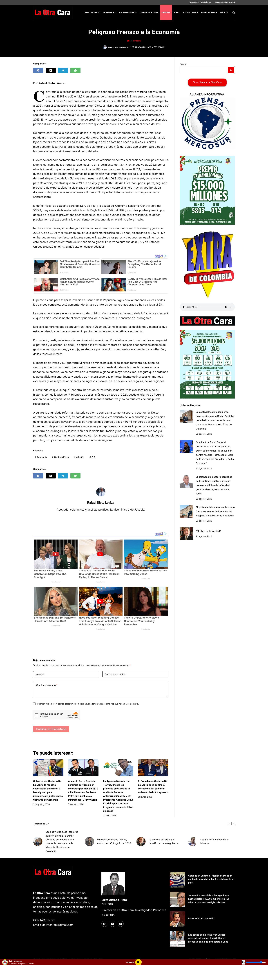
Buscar (183, 64)
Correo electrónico (115, 674)
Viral (176, 12)
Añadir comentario (46, 685)
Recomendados (128, 12)
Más (222, 12)
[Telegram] (63, 70)
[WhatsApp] (75, 70)
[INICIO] (128, 41)
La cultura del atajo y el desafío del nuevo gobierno (164, 841)
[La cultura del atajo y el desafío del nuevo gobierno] (141, 841)
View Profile (107, 904)
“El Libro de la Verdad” (208, 530)
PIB (92, 457)
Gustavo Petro (60, 457)
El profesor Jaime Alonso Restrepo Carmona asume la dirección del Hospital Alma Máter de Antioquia (215, 511)
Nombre (40, 674)
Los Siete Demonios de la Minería (214, 841)
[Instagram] (121, 924)
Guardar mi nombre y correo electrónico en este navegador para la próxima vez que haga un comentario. (88, 704)
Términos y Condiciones (200, 2)
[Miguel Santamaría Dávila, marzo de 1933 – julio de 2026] (89, 841)
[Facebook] (38, 70)
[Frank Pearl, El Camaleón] (177, 919)
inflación (79, 457)
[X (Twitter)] (51, 70)
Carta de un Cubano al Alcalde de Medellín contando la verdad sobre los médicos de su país (211, 879)
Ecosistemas (190, 12)
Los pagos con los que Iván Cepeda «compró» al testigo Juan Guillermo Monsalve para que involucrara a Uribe (208, 938)
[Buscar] (233, 12)
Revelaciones (209, 12)
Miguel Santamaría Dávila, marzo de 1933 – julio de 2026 (114, 841)
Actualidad (109, 12)
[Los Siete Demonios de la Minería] (192, 841)
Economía (41, 457)
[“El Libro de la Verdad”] (186, 533)
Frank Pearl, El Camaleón (201, 918)
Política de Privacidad (225, 2)
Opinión (166, 12)
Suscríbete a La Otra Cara (207, 82)
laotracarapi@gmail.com (58, 924)
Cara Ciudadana (149, 12)
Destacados (92, 12)
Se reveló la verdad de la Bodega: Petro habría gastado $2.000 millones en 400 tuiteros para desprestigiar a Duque (209, 899)
